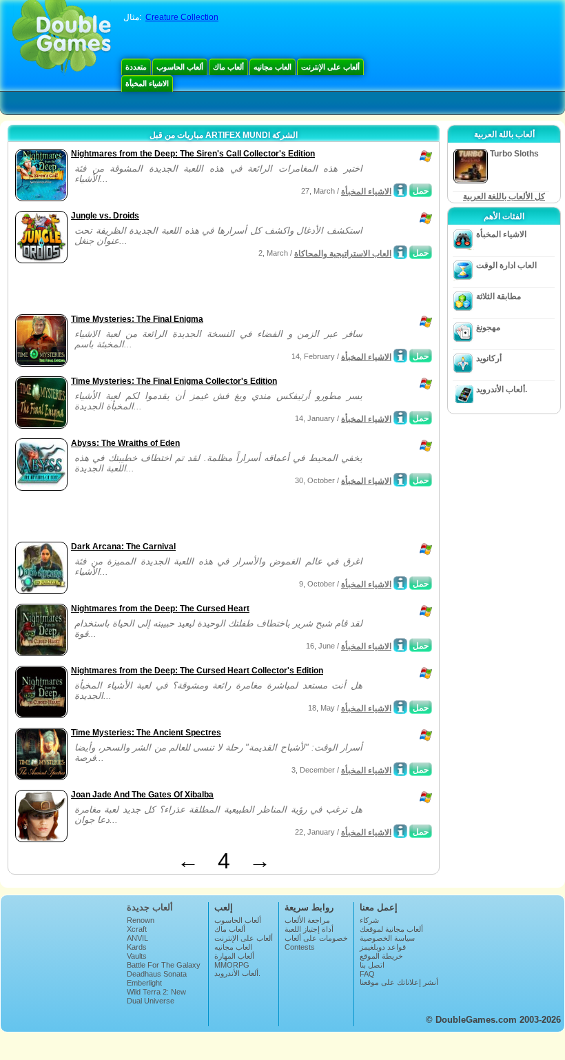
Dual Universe (150, 1001)
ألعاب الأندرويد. (501, 389)
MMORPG (231, 965)
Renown (140, 920)
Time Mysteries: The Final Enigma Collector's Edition (174, 381)
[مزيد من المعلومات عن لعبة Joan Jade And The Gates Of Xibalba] (400, 831)
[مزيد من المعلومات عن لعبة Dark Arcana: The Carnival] (400, 583)
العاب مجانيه (272, 67)
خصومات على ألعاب (316, 938)
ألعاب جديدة (150, 907)
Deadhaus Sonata (157, 974)
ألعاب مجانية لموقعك (391, 929)
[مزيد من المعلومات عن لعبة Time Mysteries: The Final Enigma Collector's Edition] (400, 418)
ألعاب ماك (228, 67)
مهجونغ (488, 327)
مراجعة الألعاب (307, 920)
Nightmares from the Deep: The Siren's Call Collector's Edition (193, 154)
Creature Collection (181, 17)
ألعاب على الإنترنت (330, 67)
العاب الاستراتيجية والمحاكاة (342, 253)
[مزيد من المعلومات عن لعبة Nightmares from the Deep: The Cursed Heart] (400, 645)
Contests (300, 947)
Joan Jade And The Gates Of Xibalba (142, 794)
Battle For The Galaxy (164, 965)
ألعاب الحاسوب (179, 67)
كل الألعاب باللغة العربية (504, 196)
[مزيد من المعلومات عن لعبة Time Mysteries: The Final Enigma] (400, 356)
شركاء (369, 920)
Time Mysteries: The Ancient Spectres (146, 732)
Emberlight (144, 983)
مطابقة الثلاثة (498, 296)
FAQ (367, 974)
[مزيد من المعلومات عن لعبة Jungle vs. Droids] (400, 252)
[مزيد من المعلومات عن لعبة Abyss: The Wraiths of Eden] (400, 480)
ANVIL (137, 938)
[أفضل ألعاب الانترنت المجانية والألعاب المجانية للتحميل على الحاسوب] (61, 38)
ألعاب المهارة (234, 956)
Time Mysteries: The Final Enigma (137, 319)
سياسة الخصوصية (387, 938)
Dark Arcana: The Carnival (123, 546)
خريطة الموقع (381, 956)
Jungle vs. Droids (105, 216)
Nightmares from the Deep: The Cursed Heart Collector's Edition (197, 670)
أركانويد (489, 358)
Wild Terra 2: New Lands (156, 996)
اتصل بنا (372, 965)
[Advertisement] (173, 290)
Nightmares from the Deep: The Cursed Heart (160, 608)
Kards (137, 947)
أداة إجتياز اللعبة (309, 929)
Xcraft (137, 929)
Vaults (137, 956)
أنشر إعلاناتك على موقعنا (399, 982)
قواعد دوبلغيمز (383, 947)
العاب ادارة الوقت (506, 265)
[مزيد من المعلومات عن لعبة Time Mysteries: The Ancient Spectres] (400, 769)
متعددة (136, 67)
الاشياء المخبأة (147, 83)
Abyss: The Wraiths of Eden (125, 443)
